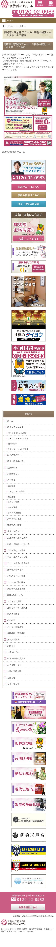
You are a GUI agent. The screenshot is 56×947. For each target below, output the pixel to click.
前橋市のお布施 (14, 525)
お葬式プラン (13, 474)
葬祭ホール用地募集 (16, 589)
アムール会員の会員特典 (18, 563)
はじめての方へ (14, 455)
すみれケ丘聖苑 (14, 513)
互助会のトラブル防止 (17, 608)
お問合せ (11, 646)
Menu (28, 20)
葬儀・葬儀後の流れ (16, 461)
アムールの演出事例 (16, 582)
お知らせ (11, 677)
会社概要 (11, 620)
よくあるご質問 (14, 601)
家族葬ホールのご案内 (17, 538)
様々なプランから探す (17, 433)
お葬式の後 (12, 467)
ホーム (10, 421)
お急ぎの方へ (13, 652)
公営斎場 (11, 480)
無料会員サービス (15, 569)
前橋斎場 (11, 497)
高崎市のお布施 (14, 519)
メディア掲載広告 (15, 627)
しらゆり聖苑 (13, 502)
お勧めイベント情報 (16, 576)
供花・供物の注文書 (16, 658)
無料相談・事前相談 (16, 633)
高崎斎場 (11, 486)
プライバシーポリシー (31, 916)
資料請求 (40, 3)
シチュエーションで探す (18, 449)
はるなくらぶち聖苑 (16, 491)
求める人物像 (13, 614)
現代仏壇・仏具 (14, 665)
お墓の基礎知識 (14, 671)
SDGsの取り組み (15, 595)
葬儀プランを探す (15, 427)
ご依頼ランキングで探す (18, 438)
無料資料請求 (13, 639)
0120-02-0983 (33, 13)
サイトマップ (13, 684)
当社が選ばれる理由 (16, 550)
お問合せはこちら (28, 907)
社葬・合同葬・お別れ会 (18, 544)
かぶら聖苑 (12, 507)
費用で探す (12, 444)
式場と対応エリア (15, 531)
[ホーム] (3, 26)
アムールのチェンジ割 (17, 557)
